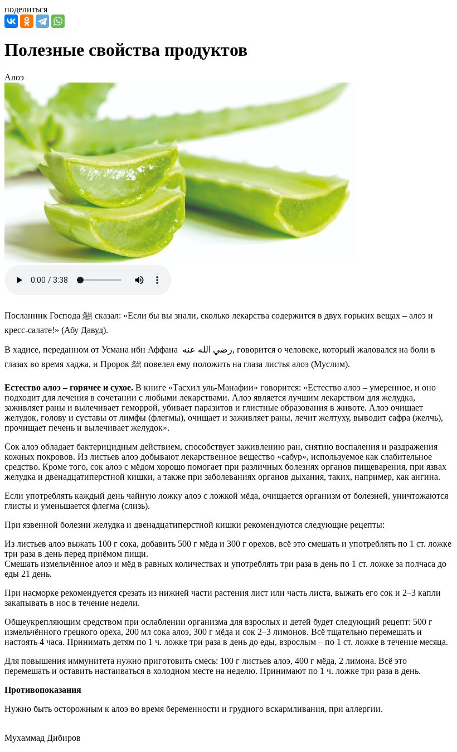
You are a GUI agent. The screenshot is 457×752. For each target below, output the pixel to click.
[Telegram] (42, 21)
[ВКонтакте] (11, 21)
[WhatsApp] (58, 21)
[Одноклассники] (26, 21)
